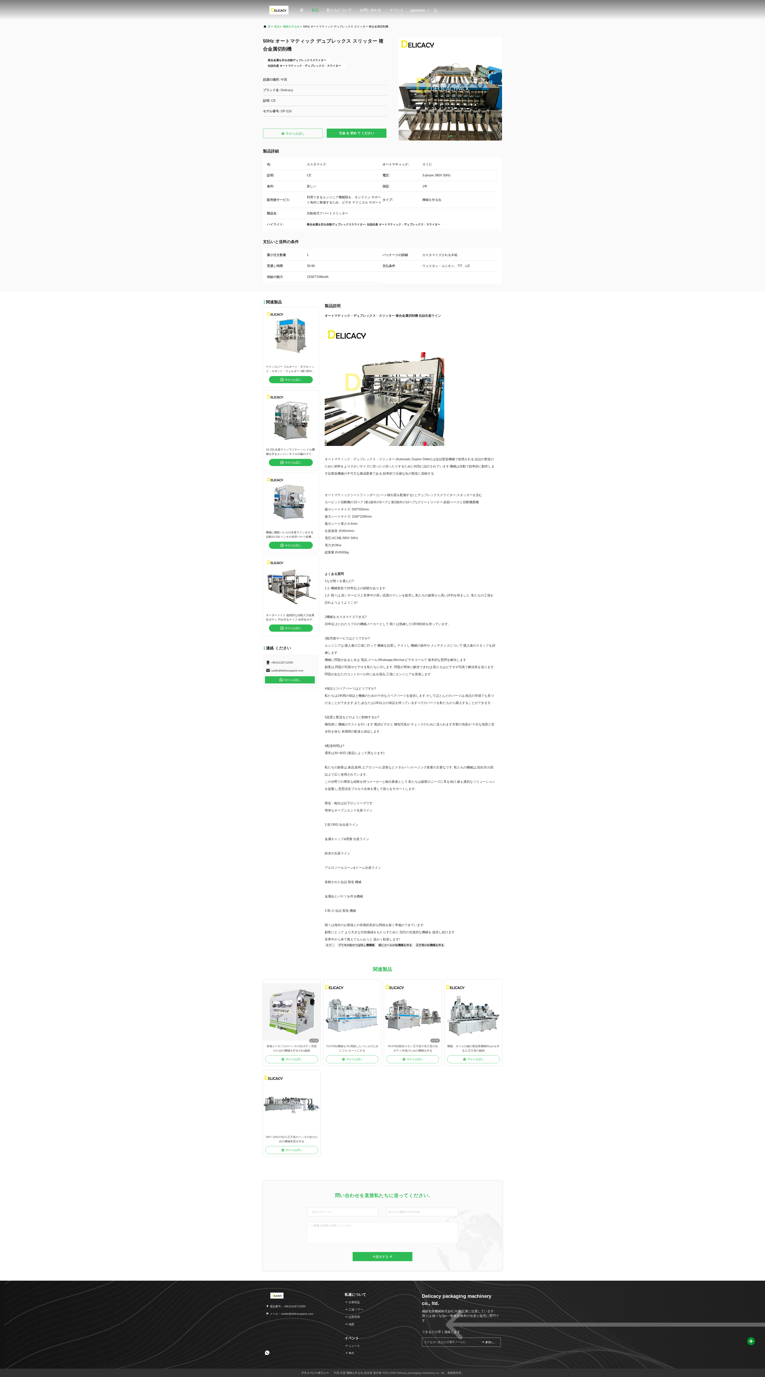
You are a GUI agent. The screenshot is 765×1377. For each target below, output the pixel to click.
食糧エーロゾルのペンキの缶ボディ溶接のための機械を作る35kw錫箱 (292, 1048)
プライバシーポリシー (315, 1372)
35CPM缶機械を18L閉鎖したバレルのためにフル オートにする (352, 1048)
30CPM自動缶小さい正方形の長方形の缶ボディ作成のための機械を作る (413, 1048)
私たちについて (339, 10)
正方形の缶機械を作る (430, 945)
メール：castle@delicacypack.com (291, 1313)
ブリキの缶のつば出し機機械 (356, 945)
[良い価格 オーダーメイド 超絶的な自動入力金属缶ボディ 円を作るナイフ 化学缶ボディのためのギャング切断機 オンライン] (291, 584)
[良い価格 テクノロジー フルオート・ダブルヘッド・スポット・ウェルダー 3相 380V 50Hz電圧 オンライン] (291, 335)
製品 (315, 10)
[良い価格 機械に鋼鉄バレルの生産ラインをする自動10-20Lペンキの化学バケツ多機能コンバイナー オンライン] (291, 501)
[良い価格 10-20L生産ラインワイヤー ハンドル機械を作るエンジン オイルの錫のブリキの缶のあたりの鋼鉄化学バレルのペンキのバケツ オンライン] (291, 418)
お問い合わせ (370, 10)
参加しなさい (490, 1342)
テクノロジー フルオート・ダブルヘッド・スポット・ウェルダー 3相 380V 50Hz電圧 (290, 371)
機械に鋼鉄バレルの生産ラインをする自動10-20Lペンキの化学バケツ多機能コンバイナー (290, 537)
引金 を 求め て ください (356, 133)
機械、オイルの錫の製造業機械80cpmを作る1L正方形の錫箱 (473, 1048)
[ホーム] (279, 10)
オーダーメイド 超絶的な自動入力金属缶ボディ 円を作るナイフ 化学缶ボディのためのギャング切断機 (290, 619)
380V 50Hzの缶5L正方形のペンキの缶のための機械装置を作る (292, 1139)
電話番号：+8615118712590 (287, 1306)
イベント (396, 10)
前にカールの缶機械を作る (395, 945)
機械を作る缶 (291, 26)
